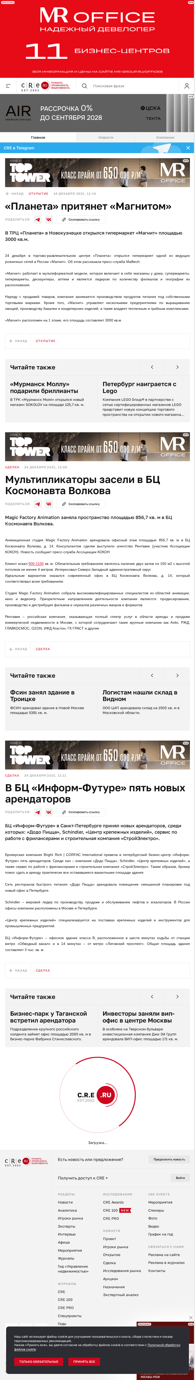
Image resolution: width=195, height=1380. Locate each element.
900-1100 (36, 564)
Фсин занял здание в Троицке (42, 695)
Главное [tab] (38, 137)
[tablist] (97, 137)
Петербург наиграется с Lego (139, 387)
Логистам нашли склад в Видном (140, 695)
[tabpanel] (97, 646)
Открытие (38, 193)
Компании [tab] (165, 137)
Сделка (12, 467)
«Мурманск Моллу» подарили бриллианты (44, 387)
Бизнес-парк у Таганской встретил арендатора (48, 1017)
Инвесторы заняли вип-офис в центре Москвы (138, 1017)
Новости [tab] (106, 137)
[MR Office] (97, 39)
